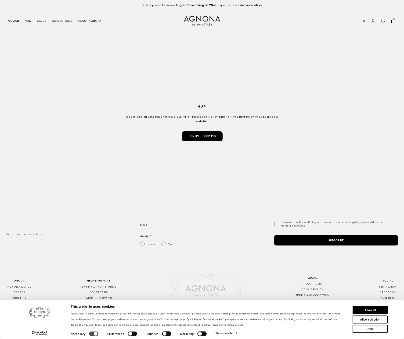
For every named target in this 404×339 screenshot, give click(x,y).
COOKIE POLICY (312, 289)
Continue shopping (202, 136)
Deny (370, 328)
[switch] (132, 334)
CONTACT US (99, 292)
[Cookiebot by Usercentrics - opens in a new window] (39, 333)
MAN (28, 20)
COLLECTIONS (62, 20)
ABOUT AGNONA (89, 20)
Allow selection (370, 319)
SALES (42, 20)
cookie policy (83, 319)
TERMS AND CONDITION (312, 295)
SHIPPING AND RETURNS (98, 286)
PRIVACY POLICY (312, 283)
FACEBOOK (388, 292)
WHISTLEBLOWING (99, 298)
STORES (19, 292)
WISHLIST (19, 298)
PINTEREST (388, 298)
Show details (223, 333)
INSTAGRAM (388, 286)
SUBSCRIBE (336, 240)
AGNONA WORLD (19, 286)
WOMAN (13, 20)
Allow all (370, 310)
